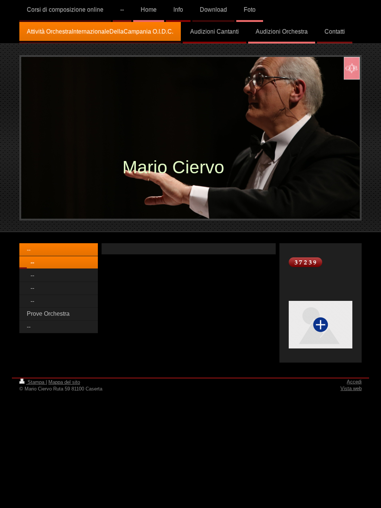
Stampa (36, 382)
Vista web (351, 388)
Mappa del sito (64, 382)
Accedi (354, 382)
